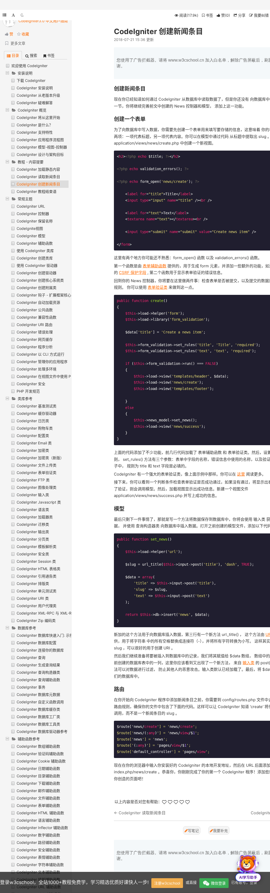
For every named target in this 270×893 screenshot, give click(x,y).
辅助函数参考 (29, 739)
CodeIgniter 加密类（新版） (40, 457)
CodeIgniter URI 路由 (34, 324)
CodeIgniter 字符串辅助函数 (40, 864)
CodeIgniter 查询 (31, 657)
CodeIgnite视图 (30, 228)
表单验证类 (157, 287)
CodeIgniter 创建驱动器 (36, 273)
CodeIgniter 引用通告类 (36, 576)
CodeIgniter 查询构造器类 (38, 672)
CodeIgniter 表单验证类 (36, 472)
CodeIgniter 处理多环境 (36, 369)
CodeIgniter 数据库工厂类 (38, 716)
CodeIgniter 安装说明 (35, 88)
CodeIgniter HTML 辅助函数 (40, 813)
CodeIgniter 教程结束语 (36, 191)
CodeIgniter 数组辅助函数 (38, 746)
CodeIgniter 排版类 (33, 583)
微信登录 (218, 883)
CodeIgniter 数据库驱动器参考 (42, 731)
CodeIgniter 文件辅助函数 (38, 798)
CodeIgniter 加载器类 (35, 517)
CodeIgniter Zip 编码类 (36, 620)
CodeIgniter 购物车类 (35, 428)
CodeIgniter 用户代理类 (36, 605)
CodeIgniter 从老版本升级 (38, 95)
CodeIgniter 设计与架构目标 (40, 154)
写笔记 (193, 830)
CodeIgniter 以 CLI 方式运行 (40, 354)
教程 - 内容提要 (31, 162)
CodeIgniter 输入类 (33, 494)
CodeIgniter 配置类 (33, 435)
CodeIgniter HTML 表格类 (38, 568)
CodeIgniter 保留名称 (35, 221)
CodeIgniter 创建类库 (35, 258)
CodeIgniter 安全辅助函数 (38, 850)
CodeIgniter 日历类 (33, 420)
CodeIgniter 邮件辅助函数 (38, 790)
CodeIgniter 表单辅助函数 (38, 805)
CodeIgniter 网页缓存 (35, 339)
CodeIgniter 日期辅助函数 (38, 768)
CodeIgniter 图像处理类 (36, 487)
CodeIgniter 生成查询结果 (38, 665)
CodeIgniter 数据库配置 (36, 642)
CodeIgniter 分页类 (33, 539)
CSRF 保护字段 (132, 272)
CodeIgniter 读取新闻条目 (38, 176)
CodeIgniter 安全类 (33, 554)
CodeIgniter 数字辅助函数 (38, 835)
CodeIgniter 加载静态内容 (38, 169)
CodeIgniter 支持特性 (35, 132)
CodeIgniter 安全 (31, 384)
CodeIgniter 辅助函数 (35, 243)
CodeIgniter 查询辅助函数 (38, 679)
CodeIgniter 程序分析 (35, 347)
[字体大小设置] (13, 15)
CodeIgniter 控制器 (33, 213)
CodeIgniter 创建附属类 (36, 287)
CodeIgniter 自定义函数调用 (40, 702)
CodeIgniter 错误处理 (35, 332)
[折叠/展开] (4, 15)
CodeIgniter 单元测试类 (36, 591)
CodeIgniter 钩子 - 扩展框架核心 (44, 295)
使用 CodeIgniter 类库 (35, 250)
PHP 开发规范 (28, 391)
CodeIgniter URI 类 (33, 598)
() (225, 15)
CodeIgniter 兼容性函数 (36, 317)
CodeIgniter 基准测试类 (36, 406)
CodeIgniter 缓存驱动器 (36, 413)
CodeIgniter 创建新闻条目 (38, 184)
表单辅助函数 (154, 265)
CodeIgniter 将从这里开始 (38, 117)
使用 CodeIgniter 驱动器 (37, 265)
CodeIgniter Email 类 (34, 443)
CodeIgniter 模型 (31, 236)
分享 (241, 15)
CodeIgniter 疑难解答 (35, 102)
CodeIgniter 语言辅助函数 (38, 820)
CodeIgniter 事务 (31, 687)
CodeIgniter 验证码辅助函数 (40, 753)
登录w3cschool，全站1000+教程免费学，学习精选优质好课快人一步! (74, 882)
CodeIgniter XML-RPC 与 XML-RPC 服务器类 (54, 613)
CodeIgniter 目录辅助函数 (38, 776)
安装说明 (25, 73)
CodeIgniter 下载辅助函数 (38, 783)
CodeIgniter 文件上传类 (36, 465)
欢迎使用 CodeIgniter (29, 65)
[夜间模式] (22, 15)
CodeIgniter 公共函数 (35, 310)
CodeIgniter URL (31, 206)
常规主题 (25, 199)
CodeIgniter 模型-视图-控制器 (42, 147)
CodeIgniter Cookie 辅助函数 (41, 761)
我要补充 (220, 830)
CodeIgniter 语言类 (33, 509)
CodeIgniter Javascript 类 (39, 502)
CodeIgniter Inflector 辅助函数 (42, 827)
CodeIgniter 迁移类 (33, 524)
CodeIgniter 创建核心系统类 (40, 280)
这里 (241, 474)
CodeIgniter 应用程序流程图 (40, 139)
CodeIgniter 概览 (32, 110)
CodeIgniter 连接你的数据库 (40, 650)
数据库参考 (27, 628)
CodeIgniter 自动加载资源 (38, 302)
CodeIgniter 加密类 (33, 450)
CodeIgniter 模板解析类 (36, 546)
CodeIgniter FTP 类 (33, 480)
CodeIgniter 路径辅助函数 (38, 842)
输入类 (248, 662)
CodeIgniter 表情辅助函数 (38, 857)
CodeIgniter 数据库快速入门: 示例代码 (49, 635)
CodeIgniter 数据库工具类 (38, 724)
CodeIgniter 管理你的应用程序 (42, 361)
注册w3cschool (167, 883)
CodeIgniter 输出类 (33, 531)
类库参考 (25, 398)
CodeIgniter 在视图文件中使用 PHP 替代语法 (54, 376)
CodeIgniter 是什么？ (35, 125)
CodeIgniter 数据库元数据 (38, 694)
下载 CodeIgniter (31, 80)
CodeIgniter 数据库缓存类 (38, 709)
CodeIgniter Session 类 (36, 561)
